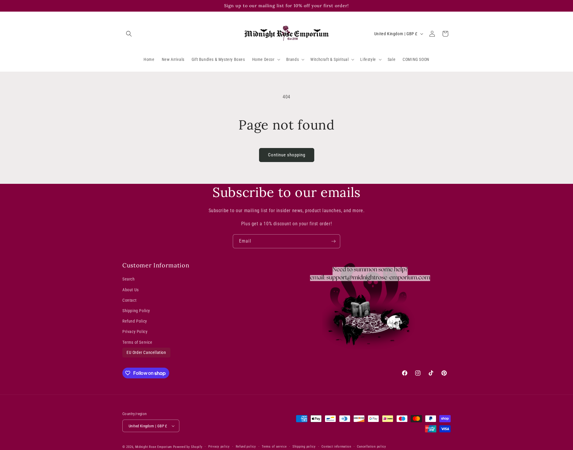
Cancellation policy (371, 447)
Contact (129, 300)
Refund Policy (134, 321)
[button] (128, 33)
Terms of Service (137, 342)
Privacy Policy (134, 331)
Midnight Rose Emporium (153, 447)
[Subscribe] (333, 241)
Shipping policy (304, 447)
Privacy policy (219, 447)
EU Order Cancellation (146, 352)
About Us (130, 289)
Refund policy (246, 447)
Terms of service (274, 447)
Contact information (336, 447)
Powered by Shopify (188, 447)
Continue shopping (286, 155)
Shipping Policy (136, 310)
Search (128, 279)
